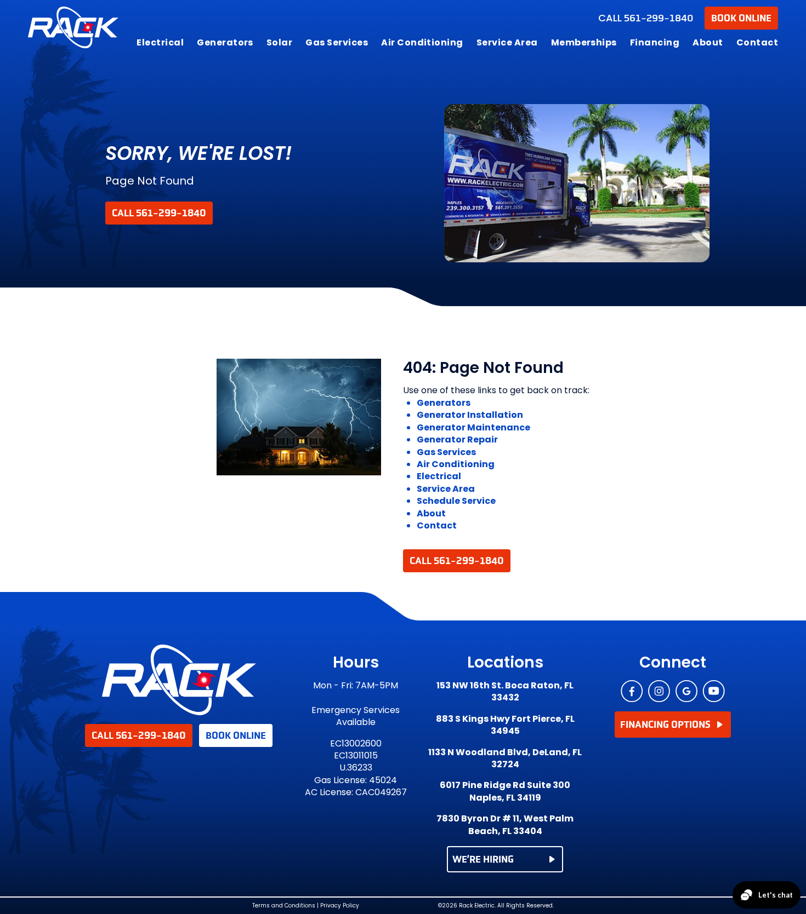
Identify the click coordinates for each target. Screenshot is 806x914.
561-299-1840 (646, 18)
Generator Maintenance (473, 427)
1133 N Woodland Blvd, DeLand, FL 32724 (505, 758)
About (708, 42)
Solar (279, 42)
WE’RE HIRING (483, 859)
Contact (757, 42)
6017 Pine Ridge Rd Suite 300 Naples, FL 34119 (505, 791)
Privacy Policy (339, 905)
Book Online (741, 18)
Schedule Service (456, 501)
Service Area (507, 42)
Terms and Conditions (283, 906)
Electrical (160, 42)
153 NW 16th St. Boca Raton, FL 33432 (505, 692)
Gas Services (336, 42)
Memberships (584, 42)
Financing (654, 42)
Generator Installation (470, 415)
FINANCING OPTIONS (665, 724)
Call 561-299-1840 (159, 213)
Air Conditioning (422, 42)
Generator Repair (457, 439)
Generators (225, 42)
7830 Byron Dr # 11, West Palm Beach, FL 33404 (505, 825)
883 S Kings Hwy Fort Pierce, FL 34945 (505, 725)
